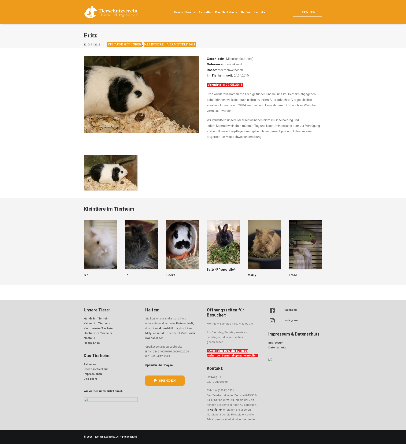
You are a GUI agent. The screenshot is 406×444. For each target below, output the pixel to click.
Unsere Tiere (183, 12)
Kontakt (259, 12)
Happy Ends (92, 342)
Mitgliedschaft (155, 333)
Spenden (167, 380)
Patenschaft (184, 323)
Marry (252, 275)
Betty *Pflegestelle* (221, 269)
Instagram (291, 320)
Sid (86, 275)
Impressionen (93, 373)
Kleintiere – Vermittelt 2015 (169, 44)
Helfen (245, 12)
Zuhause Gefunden (124, 44)
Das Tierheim (224, 12)
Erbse (293, 275)
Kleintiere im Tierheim (99, 328)
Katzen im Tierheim (97, 323)
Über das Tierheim (96, 369)
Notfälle (89, 338)
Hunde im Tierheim (96, 318)
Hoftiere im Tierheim (98, 333)
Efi (127, 275)
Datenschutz (277, 347)
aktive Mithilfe (168, 328)
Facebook (290, 309)
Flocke (170, 275)
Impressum (275, 342)
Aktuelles (205, 12)
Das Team (90, 378)
